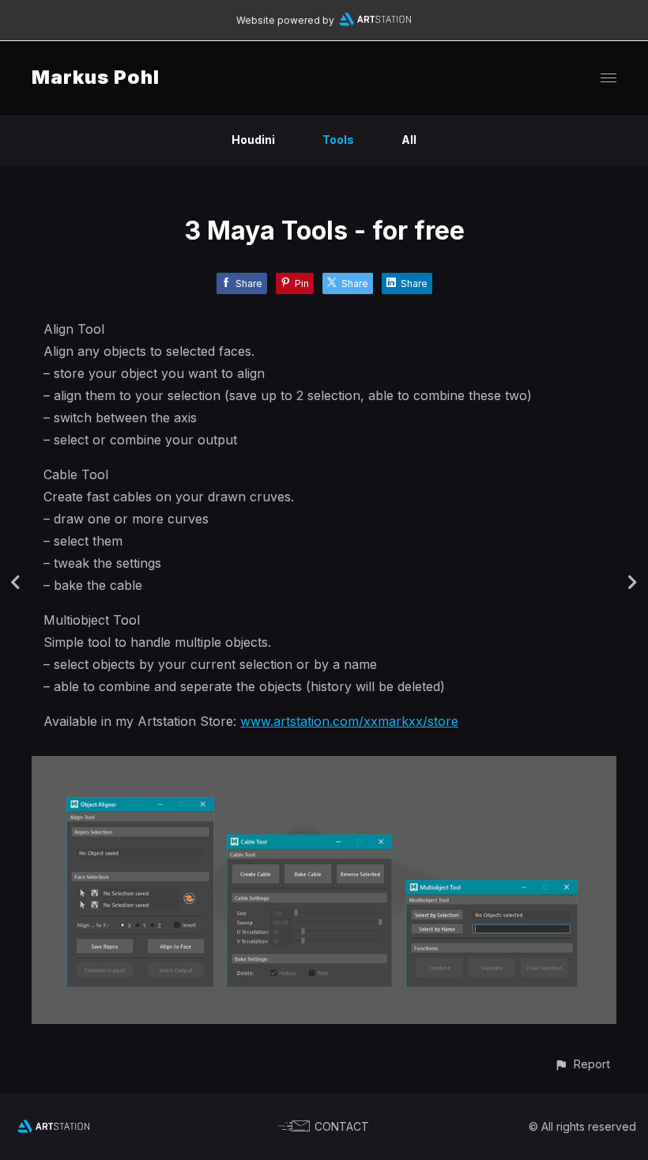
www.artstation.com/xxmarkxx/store (349, 721)
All (408, 139)
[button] (582, 1064)
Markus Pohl (96, 77)
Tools (338, 139)
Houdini (253, 139)
